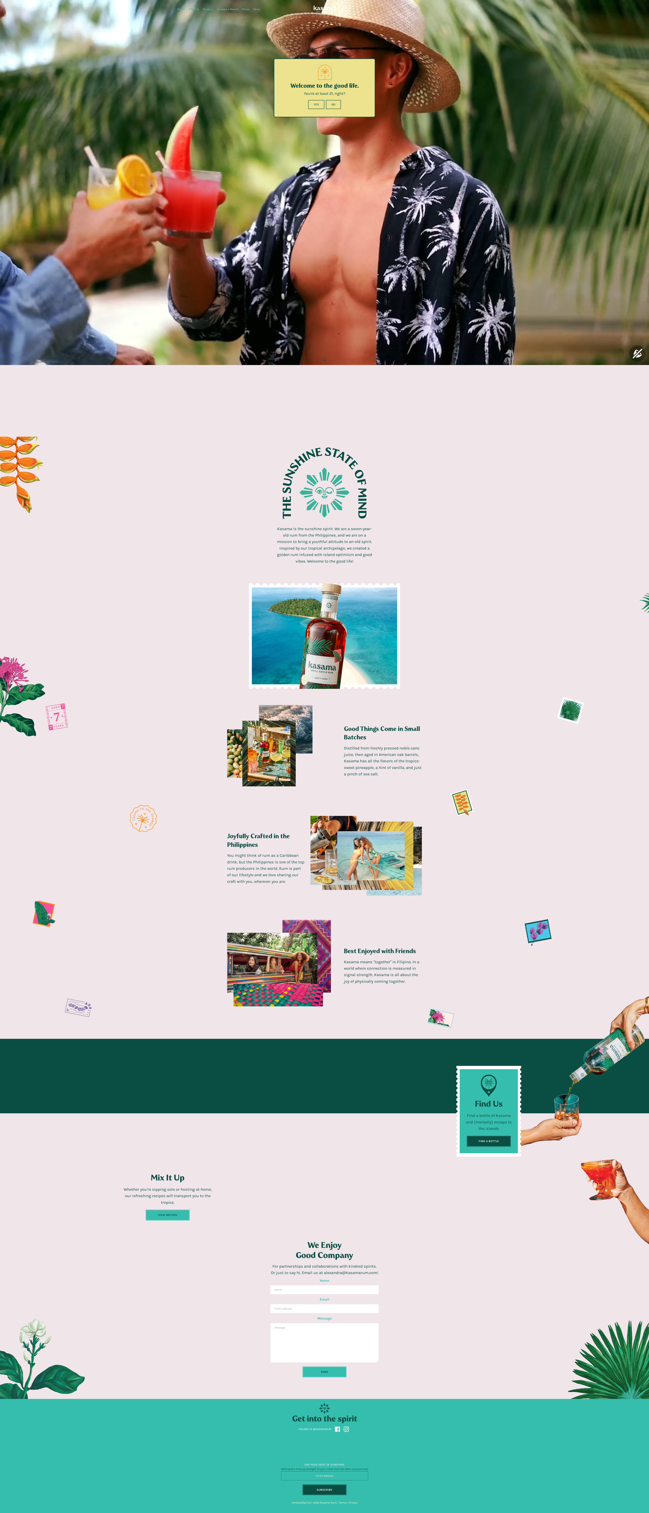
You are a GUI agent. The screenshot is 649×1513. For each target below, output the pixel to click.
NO (333, 104)
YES (316, 104)
